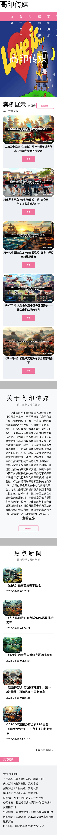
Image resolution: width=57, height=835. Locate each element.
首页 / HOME (10, 774)
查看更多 (28, 518)
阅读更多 (45, 106)
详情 (28, 159)
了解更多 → (28, 528)
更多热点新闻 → (44, 750)
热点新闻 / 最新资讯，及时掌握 (20, 783)
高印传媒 (14, 4)
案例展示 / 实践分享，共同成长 (20, 793)
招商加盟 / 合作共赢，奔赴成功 (20, 788)
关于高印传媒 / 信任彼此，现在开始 (23, 778)
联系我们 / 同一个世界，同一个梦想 (23, 797)
